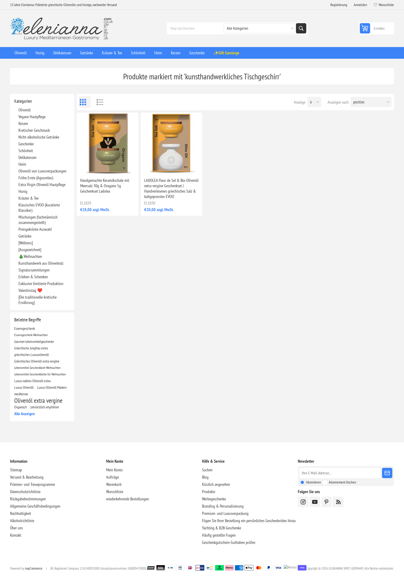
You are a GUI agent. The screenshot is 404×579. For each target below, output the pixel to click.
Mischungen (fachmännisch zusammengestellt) (38, 219)
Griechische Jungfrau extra (31, 348)
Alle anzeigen (24, 413)
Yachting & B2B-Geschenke (221, 528)
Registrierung (338, 4)
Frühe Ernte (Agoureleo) (35, 177)
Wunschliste (114, 491)
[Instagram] (303, 502)
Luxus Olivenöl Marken (52, 387)
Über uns (16, 528)
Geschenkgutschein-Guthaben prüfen (228, 542)
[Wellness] (25, 243)
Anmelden (360, 4)
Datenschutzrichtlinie (25, 491)
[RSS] (338, 502)
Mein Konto (114, 470)
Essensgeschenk (24, 328)
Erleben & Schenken (33, 276)
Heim (22, 164)
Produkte (208, 491)
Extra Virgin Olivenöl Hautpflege (41, 184)
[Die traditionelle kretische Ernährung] (37, 299)
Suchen (301, 28)
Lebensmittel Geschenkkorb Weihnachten (37, 367)
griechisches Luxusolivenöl (31, 354)
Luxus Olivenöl (24, 387)
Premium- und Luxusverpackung (225, 513)
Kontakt (15, 535)
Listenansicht (98, 102)
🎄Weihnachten (30, 256)
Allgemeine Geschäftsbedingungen (35, 506)
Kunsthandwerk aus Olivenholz (40, 263)
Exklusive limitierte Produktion (40, 283)
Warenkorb (114, 484)
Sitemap (16, 470)
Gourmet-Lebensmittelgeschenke (34, 341)
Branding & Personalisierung (223, 506)
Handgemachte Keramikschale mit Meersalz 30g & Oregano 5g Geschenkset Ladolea (104, 186)
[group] (107, 143)
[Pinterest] (326, 502)
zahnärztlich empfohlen (44, 407)
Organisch (20, 407)
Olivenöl (24, 110)
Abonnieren (313, 482)
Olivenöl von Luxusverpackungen (42, 171)
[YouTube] (315, 502)
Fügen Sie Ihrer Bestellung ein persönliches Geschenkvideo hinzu (249, 520)
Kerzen (23, 123)
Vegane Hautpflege (32, 116)
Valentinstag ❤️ (30, 290)
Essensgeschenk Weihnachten (31, 335)
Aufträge (112, 477)
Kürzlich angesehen (216, 484)
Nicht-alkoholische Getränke (38, 137)
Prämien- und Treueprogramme (32, 484)
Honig (22, 191)
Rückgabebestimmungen (28, 499)
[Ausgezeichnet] (29, 249)
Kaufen (117, 166)
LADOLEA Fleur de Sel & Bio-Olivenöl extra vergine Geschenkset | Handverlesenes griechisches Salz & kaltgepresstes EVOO (171, 188)
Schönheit (25, 150)
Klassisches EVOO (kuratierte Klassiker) (39, 207)
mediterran (21, 394)
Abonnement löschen (342, 482)
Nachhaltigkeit (20, 513)
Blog (205, 477)
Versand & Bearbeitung (26, 477)
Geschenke (26, 144)
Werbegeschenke (214, 499)
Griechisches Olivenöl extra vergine (36, 361)
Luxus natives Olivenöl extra (32, 380)
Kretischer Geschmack (34, 130)
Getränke (24, 236)
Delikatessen (27, 157)
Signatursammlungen (34, 270)
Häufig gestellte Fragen (219, 535)
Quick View (96, 166)
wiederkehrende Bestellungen (127, 499)
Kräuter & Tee (28, 198)
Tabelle (85, 102)
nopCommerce (33, 568)
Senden (387, 473)
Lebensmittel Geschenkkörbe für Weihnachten (40, 374)
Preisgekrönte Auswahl (35, 229)
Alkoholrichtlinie (22, 520)
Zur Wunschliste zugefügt (87, 166)
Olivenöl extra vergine (38, 400)
